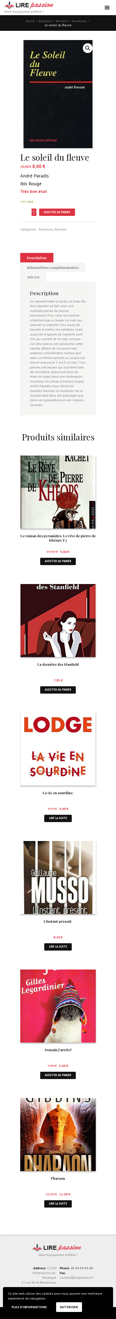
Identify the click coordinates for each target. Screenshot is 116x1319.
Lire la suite (58, 818)
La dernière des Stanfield (58, 664)
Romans (62, 21)
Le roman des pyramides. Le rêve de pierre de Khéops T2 (58, 538)
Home (30, 21)
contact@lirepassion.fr (77, 1277)
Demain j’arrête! (58, 1049)
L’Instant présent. (58, 921)
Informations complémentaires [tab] (53, 267)
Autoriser (69, 1307)
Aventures (79, 21)
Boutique (45, 21)
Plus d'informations (29, 1307)
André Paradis (34, 176)
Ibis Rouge (31, 183)
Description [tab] (36, 257)
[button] (88, 48)
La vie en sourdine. (58, 792)
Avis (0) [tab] (33, 277)
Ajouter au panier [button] (58, 561)
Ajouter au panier (57, 212)
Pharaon (58, 1178)
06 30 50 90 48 (82, 1268)
